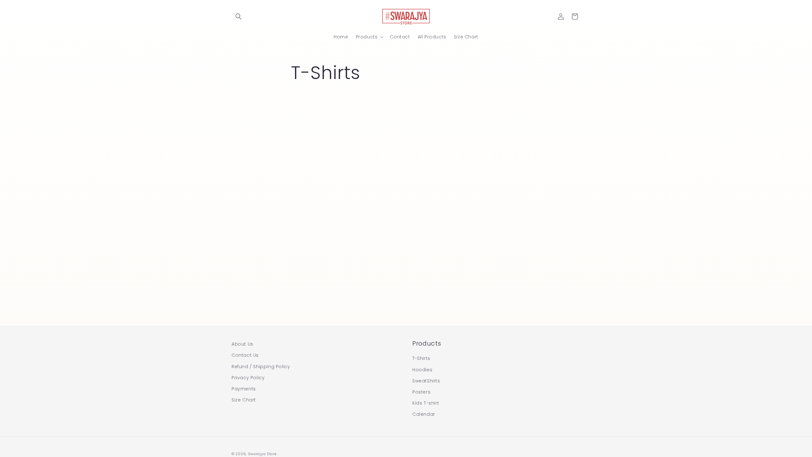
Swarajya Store (262, 453)
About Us (242, 344)
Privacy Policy (248, 377)
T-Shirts (421, 358)
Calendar (423, 414)
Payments (244, 389)
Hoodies (422, 370)
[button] (239, 16)
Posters (421, 392)
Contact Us (245, 355)
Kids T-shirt (425, 403)
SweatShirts (426, 381)
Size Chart (244, 400)
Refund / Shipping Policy (261, 366)
